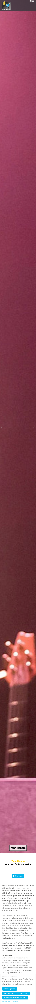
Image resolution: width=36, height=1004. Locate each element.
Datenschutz (6, 1001)
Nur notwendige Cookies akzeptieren (16, 993)
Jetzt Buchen (19, 876)
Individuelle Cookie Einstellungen (15, 997)
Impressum (14, 1001)
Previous (2, 427)
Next (33, 427)
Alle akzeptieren (9, 989)
